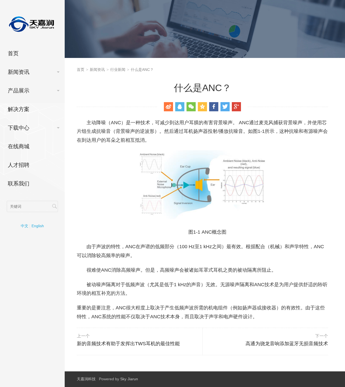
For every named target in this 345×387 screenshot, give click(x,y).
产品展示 (18, 91)
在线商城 (18, 146)
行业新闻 (117, 69)
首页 (13, 53)
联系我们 (18, 183)
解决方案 (18, 109)
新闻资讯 (18, 72)
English (38, 226)
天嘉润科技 (86, 379)
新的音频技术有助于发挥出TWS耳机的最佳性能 (128, 340)
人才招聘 (18, 165)
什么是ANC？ (142, 69)
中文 (24, 226)
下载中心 (18, 128)
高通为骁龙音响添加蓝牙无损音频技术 (287, 340)
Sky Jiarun (129, 379)
